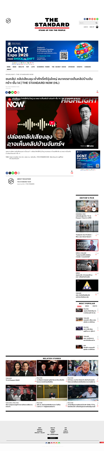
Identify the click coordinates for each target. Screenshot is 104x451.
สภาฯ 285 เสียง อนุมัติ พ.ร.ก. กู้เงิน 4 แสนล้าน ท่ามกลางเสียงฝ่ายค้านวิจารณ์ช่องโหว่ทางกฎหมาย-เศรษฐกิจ (90, 330)
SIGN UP (92, 27)
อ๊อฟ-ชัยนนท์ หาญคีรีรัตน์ (57, 157)
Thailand (83, 253)
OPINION (71, 66)
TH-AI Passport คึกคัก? (13, 380)
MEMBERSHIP (52, 438)
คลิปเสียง (33, 157)
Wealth (53, 427)
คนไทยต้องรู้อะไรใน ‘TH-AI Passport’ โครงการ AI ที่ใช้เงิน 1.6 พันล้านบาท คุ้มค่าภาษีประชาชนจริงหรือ (84, 217)
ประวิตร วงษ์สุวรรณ (25, 157)
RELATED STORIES (52, 358)
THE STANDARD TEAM (13, 87)
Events (66, 431)
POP (27, 66)
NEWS (14, 66)
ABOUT (9, 69)
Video (53, 429)
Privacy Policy (40, 432)
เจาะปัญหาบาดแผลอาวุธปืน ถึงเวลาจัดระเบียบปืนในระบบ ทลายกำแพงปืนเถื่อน (50, 381)
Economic (79, 214)
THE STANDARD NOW (24, 74)
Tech (84, 214)
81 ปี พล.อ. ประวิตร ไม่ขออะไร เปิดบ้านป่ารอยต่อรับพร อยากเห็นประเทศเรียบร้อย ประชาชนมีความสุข (81, 381)
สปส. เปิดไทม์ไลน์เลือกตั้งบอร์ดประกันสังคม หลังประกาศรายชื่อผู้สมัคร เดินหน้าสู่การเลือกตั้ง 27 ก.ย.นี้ (83, 296)
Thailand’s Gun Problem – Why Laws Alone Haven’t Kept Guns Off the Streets (84, 236)
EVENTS (79, 66)
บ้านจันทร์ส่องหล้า (14, 158)
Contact (65, 432)
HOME (8, 66)
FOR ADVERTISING (52, 434)
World (78, 253)
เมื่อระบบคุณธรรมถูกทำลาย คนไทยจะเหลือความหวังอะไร (19, 405)
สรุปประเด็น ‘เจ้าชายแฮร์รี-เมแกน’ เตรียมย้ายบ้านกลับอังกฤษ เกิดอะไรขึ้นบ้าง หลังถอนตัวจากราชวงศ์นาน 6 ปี (84, 276)
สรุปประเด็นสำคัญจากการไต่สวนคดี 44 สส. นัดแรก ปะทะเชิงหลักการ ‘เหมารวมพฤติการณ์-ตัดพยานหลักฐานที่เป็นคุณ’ (90, 312)
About (53, 432)
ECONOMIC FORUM (43, 66)
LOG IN (86, 27)
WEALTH (21, 66)
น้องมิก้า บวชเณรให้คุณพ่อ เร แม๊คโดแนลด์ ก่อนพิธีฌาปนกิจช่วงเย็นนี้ (89, 348)
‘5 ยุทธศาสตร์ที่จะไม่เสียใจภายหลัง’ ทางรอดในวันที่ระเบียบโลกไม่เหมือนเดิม (83, 256)
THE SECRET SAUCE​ (59, 66)
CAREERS (87, 66)
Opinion (39, 431)
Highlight (10, 74)
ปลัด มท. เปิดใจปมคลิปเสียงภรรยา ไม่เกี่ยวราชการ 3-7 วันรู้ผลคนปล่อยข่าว (49, 405)
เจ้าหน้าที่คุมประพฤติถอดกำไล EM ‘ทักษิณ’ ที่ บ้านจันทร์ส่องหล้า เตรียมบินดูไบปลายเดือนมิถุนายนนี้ (81, 405)
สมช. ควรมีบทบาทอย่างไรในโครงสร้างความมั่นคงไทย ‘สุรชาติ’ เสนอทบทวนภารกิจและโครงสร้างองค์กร (89, 339)
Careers (52, 431)
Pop (66, 427)
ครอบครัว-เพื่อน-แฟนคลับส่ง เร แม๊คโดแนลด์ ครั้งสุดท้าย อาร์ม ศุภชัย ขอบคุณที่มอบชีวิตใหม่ (90, 321)
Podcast (39, 429)
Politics (86, 309)
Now (66, 429)
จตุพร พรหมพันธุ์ (14, 157)
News (39, 427)
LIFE (33, 66)
